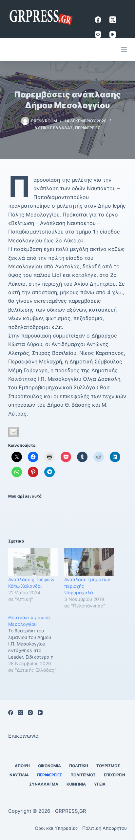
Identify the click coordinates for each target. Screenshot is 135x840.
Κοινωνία (76, 784)
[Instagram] (98, 34)
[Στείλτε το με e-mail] (13, 432)
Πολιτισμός (83, 774)
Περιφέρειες (87, 127)
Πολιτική (78, 765)
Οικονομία (49, 765)
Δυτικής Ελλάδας (53, 127)
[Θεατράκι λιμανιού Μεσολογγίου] (36, 643)
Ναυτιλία (19, 774)
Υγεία (100, 784)
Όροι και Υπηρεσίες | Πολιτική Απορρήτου (81, 828)
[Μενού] (124, 49)
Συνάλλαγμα (43, 784)
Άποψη (22, 765)
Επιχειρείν (114, 774)
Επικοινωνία (23, 735)
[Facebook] (98, 19)
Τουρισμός (108, 765)
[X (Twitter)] (112, 19)
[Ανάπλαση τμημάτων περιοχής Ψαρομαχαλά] (89, 562)
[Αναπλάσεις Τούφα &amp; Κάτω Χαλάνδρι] (33, 562)
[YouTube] (112, 34)
